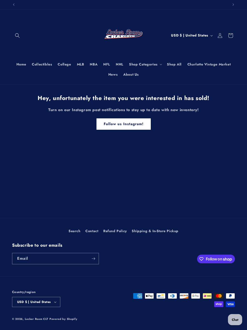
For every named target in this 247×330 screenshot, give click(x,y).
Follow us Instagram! (124, 124)
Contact (91, 231)
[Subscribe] (93, 258)
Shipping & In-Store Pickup (155, 231)
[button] (17, 35)
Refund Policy (115, 231)
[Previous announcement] (13, 4)
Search (75, 231)
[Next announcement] (233, 4)
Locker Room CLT (36, 319)
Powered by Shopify (63, 319)
